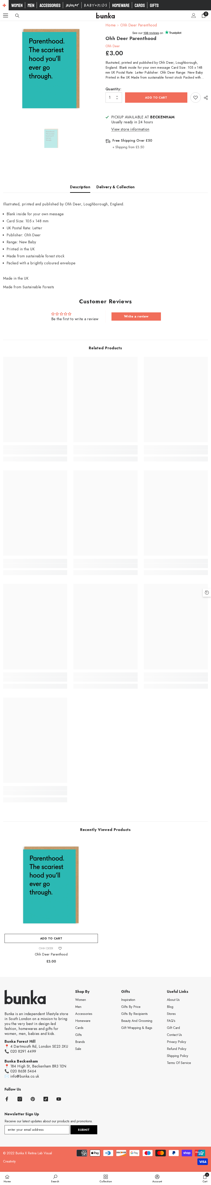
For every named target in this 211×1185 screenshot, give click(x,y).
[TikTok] (46, 1099)
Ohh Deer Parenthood (51, 954)
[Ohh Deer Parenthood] (51, 885)
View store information (130, 129)
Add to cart (156, 97)
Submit (84, 1130)
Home (111, 25)
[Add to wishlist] (195, 97)
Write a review (136, 316)
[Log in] (193, 15)
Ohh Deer (113, 46)
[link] (35, 452)
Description (80, 187)
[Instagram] (20, 1099)
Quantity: (113, 89)
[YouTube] (59, 1099)
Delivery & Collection (115, 187)
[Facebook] (7, 1099)
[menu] (5, 15)
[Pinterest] (33, 1099)
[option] (51, 69)
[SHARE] (204, 98)
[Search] (17, 15)
